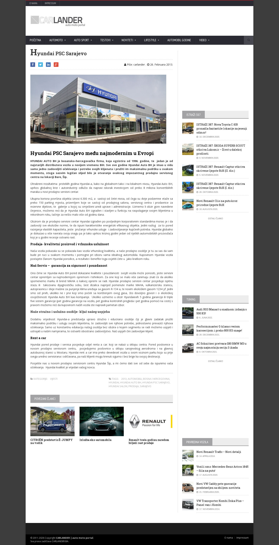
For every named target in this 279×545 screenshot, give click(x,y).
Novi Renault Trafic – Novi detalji (218, 452)
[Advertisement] (180, 20)
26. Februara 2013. (161, 64)
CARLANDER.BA (60, 541)
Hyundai (114, 382)
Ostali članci (215, 218)
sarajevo (145, 386)
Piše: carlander (135, 64)
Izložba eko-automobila (95, 440)
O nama (33, 3)
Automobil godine (179, 40)
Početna (35, 40)
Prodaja (133, 386)
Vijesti (54, 378)
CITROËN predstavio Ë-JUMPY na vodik (51, 441)
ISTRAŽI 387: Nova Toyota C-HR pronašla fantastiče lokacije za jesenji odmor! (221, 128)
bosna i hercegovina (156, 378)
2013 (124, 378)
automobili (135, 378)
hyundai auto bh (130, 382)
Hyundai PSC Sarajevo (156, 382)
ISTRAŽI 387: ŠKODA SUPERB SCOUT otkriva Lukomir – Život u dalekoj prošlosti (220, 149)
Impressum (50, 3)
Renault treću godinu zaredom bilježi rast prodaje (149, 441)
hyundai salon (118, 386)
